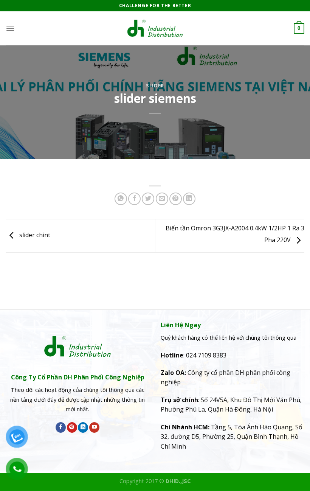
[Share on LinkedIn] (189, 199)
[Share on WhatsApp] (121, 199)
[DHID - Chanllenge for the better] (155, 28)
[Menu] (10, 28)
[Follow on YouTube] (94, 427)
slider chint (34, 235)
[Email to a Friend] (162, 199)
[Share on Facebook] (134, 199)
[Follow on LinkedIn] (83, 427)
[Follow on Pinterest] (72, 427)
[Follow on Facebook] (61, 427)
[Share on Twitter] (148, 199)
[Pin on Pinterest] (175, 199)
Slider (155, 85)
